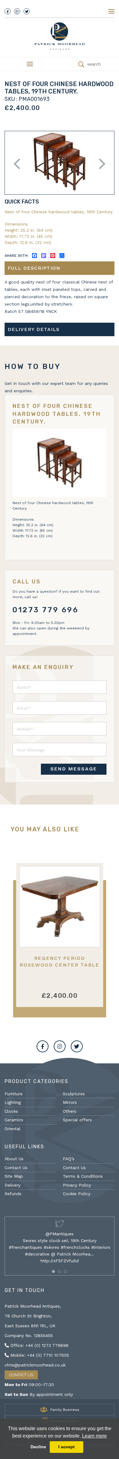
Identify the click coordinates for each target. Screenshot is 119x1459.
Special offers (77, 1119)
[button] (53, 1271)
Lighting (13, 1102)
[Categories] (30, 64)
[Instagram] (17, 11)
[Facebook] (8, 11)
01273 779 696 (46, 610)
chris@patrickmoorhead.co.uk (35, 1364)
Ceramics (14, 1119)
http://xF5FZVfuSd (60, 1260)
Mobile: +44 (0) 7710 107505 (39, 1355)
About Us (14, 1158)
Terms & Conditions (83, 1176)
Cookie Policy (76, 1193)
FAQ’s (68, 1158)
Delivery (12, 1185)
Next (100, 163)
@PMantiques (59, 1233)
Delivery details (34, 329)
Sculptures (74, 1093)
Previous (19, 163)
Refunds (13, 1193)
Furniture (14, 1093)
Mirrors (70, 1102)
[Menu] (111, 11)
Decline (38, 1446)
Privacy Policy (77, 1185)
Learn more (94, 1435)
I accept (66, 1446)
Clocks (11, 1111)
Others (69, 1111)
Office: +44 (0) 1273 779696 (39, 1345)
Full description (34, 268)
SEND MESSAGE (73, 769)
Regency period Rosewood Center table (59, 961)
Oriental (12, 1128)
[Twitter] (26, 11)
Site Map (14, 1176)
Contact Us (16, 1167)
